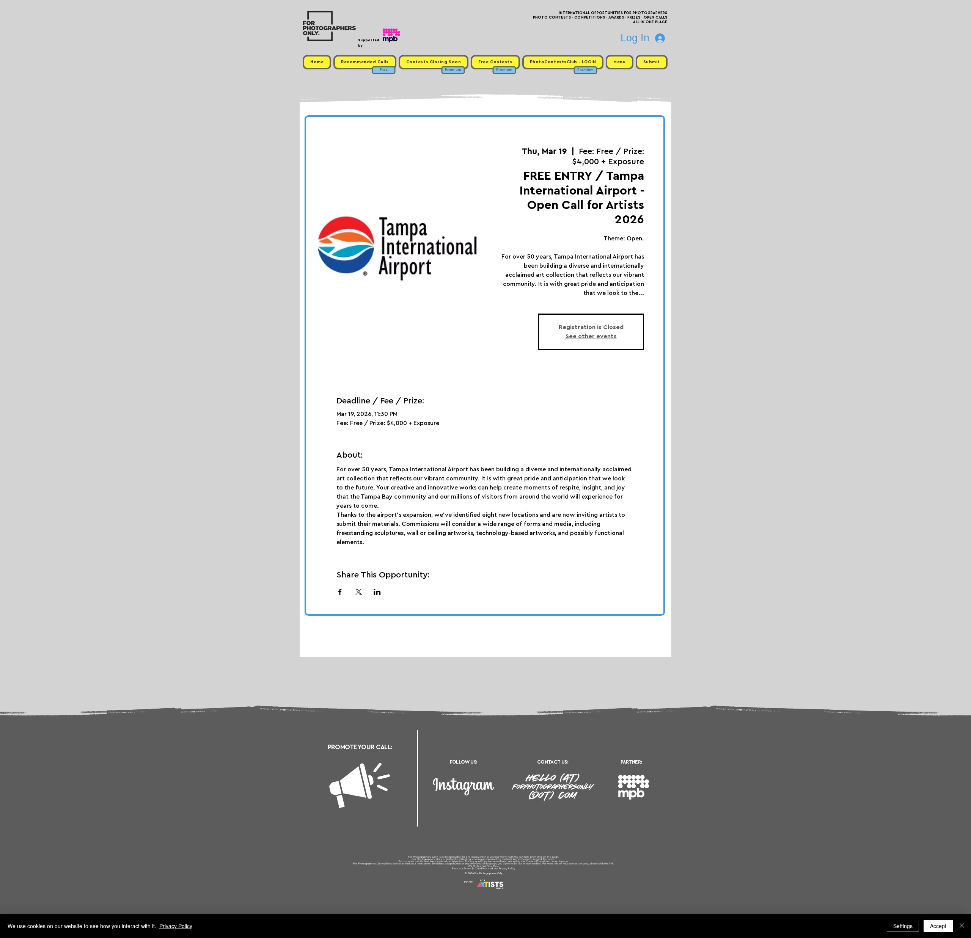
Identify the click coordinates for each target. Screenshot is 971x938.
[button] (619, 62)
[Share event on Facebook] (340, 592)
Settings (903, 926)
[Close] (961, 926)
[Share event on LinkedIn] (377, 592)
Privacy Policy (507, 868)
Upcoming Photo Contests (443, 890)
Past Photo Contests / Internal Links (510, 890)
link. (611, 863)
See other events (591, 336)
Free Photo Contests (473, 890)
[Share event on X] (358, 592)
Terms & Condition (475, 868)
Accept (938, 926)
